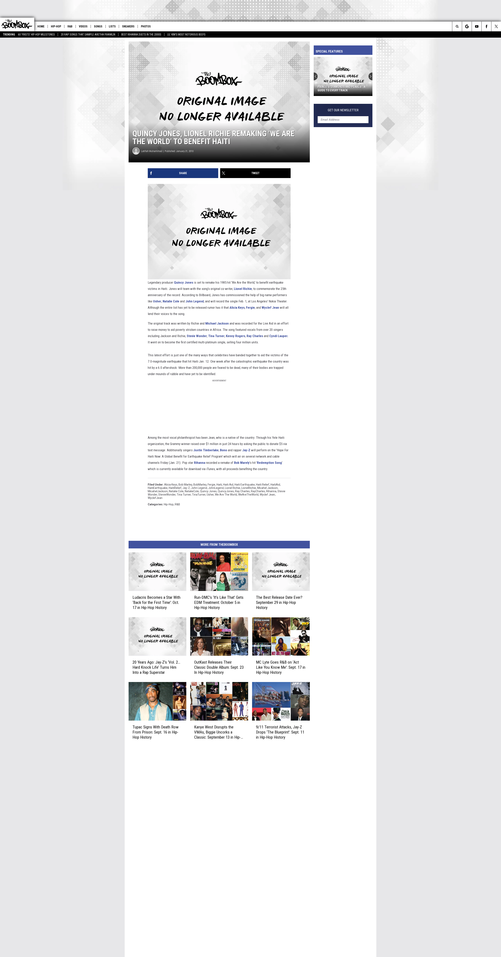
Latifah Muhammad (151, 151)
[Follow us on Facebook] (486, 26)
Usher (157, 301)
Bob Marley (185, 484)
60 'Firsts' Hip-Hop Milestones (36, 34)
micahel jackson (267, 487)
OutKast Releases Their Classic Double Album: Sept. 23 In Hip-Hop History (219, 667)
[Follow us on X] (496, 26)
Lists (112, 26)
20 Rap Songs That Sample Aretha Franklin (88, 34)
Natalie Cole (171, 301)
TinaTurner (198, 494)
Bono (223, 450)
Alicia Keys (237, 307)
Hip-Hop (56, 26)
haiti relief (262, 484)
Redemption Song (269, 463)
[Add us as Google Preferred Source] (467, 26)
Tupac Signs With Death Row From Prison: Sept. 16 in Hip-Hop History (155, 732)
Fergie (250, 307)
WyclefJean (155, 497)
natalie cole (176, 491)
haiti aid (228, 484)
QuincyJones (226, 491)
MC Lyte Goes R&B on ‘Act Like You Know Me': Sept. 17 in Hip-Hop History (280, 667)
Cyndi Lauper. (278, 336)
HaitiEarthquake (158, 487)
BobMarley (199, 484)
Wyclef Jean (270, 307)
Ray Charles (255, 336)
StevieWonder (167, 494)
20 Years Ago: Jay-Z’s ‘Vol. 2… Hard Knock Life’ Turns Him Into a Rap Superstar (156, 667)
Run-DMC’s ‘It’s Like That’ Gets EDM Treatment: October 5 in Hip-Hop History (218, 602)
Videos (83, 26)
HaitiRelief (175, 487)
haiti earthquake (244, 484)
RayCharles (258, 491)
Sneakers (128, 26)
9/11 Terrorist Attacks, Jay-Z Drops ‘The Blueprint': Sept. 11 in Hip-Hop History (280, 732)
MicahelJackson (158, 491)
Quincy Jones (183, 282)
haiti (219, 484)
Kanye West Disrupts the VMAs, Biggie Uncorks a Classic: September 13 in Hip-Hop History (217, 732)
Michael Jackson (217, 323)
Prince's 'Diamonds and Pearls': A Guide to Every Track (341, 88)
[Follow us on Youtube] (476, 26)
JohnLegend (216, 487)
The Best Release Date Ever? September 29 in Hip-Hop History (279, 602)
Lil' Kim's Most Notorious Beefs (186, 34)
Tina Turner (216, 336)
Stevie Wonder (197, 336)
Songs (98, 26)
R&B (70, 26)
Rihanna (199, 463)
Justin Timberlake (206, 450)
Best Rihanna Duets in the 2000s (141, 34)
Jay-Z (246, 450)
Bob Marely (242, 463)
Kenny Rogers (235, 336)
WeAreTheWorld (248, 494)
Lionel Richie (243, 289)
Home (40, 26)
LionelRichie (248, 487)
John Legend (195, 301)
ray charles (242, 491)
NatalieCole (192, 491)
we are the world (226, 494)
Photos (146, 26)
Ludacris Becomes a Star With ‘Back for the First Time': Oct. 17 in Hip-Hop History (156, 602)
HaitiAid (275, 484)
